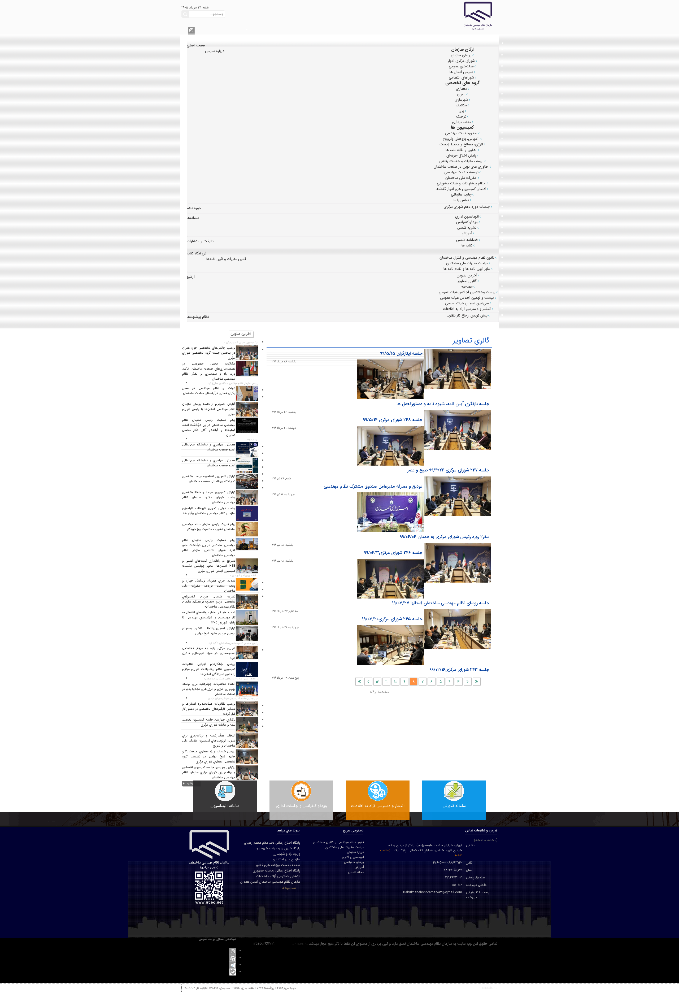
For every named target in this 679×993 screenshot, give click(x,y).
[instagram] (191, 30)
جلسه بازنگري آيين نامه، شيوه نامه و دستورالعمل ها (443, 404)
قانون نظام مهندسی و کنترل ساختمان (466, 258)
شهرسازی (461, 100)
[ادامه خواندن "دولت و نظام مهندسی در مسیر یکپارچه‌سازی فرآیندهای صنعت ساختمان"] (247, 393)
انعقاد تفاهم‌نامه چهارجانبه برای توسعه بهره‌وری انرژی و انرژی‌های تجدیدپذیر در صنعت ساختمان (208, 689)
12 (377, 682)
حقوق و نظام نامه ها (461, 150)
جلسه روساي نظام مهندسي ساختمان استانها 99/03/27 (440, 603)
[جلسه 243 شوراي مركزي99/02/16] (390, 645)
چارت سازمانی (461, 194)
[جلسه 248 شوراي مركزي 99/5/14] (457, 430)
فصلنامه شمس (467, 240)
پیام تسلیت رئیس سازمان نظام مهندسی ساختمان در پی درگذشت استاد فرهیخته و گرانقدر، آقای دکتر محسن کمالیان (208, 427)
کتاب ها (467, 245)
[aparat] (232, 958)
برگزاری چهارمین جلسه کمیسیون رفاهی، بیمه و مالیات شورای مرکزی (208, 722)
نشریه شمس (467, 228)
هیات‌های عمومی (461, 66)
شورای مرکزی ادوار (461, 61)
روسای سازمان (461, 55)
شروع (476, 681)
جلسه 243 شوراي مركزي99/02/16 (459, 669)
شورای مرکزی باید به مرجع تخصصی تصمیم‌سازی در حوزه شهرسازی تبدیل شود (208, 653)
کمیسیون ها (462, 127)
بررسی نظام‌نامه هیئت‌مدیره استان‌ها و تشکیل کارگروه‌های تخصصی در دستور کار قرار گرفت (208, 708)
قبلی (467, 681)
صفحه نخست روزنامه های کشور (278, 865)
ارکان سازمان (462, 49)
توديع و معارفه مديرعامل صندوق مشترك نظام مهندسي (373, 486)
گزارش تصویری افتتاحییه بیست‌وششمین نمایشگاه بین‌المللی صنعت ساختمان (208, 479)
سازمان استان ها (461, 72)
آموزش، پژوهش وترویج (461, 139)
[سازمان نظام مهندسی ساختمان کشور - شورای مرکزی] (438, 15)
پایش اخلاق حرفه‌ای (461, 155)
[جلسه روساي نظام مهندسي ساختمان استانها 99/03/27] (390, 579)
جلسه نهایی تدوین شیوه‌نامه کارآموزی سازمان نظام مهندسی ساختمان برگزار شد (208, 511)
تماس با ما (461, 200)
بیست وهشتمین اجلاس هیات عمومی (467, 292)
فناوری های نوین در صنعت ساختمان (461, 167)
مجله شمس (356, 872)
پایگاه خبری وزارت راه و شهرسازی (278, 848)
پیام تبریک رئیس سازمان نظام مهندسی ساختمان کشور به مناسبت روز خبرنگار (208, 527)
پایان (359, 681)
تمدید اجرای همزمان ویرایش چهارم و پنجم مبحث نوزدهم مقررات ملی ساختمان (208, 585)
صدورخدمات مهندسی (461, 133)
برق (461, 111)
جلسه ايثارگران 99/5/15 (401, 353)
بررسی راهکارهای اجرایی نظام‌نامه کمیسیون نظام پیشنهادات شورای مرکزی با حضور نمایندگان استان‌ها (208, 669)
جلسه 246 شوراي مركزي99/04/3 (393, 552)
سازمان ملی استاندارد (286, 859)
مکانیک (461, 105)
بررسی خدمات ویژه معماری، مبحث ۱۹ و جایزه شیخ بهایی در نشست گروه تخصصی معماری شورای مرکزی (208, 756)
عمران (461, 94)
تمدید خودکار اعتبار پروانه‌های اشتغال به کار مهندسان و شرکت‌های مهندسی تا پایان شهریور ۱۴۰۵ (208, 617)
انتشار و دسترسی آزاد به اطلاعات (467, 309)
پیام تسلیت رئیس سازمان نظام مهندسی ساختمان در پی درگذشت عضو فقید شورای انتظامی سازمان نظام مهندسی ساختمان (208, 548)
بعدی (368, 681)
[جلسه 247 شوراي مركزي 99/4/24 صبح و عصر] (390, 446)
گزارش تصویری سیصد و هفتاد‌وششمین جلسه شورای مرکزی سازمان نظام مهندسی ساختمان (208, 497)
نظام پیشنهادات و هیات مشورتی (461, 183)
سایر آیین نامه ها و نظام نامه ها (466, 269)
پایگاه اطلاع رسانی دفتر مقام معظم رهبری (272, 842)
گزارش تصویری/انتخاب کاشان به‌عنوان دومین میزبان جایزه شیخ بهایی (208, 631)
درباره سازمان (355, 852)
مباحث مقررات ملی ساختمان (467, 263)
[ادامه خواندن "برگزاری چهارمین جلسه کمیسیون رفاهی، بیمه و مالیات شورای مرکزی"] (247, 725)
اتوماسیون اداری (467, 216)
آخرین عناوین (467, 275)
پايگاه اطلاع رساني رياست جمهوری (276, 870)
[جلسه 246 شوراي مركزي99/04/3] (457, 563)
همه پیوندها (289, 888)
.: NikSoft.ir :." (299, 944)
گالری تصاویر (467, 281)
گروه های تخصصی (462, 82)
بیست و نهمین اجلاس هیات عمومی (467, 298)
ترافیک (461, 116)
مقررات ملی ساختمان (461, 178)
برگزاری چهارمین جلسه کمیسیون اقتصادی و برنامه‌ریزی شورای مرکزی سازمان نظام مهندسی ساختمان (208, 772)
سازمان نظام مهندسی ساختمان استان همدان (270, 881)
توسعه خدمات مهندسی (461, 172)
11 (386, 682)
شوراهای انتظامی (461, 77)
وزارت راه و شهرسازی (286, 854)
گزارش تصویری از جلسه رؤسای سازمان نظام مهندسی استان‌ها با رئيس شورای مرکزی (208, 409)
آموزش (467, 233)
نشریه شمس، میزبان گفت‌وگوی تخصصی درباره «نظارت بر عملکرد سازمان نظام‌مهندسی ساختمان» (208, 601)
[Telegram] (232, 965)
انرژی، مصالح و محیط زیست (461, 144)
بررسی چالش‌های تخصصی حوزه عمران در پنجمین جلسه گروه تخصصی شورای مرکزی (208, 352)
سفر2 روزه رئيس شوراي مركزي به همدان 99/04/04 (444, 537)
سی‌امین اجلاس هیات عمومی (467, 303)
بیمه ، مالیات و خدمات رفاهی (461, 161)
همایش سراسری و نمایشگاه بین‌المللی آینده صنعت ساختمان (208, 447)
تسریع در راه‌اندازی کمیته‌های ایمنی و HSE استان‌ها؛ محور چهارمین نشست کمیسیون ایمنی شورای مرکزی (208, 565)
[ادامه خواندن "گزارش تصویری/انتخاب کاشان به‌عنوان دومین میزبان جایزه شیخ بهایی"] (247, 633)
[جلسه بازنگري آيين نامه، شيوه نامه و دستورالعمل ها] (390, 379)
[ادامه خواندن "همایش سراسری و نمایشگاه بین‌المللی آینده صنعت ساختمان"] (247, 450)
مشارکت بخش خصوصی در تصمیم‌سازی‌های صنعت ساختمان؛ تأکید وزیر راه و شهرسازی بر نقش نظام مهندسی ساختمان (208, 371)
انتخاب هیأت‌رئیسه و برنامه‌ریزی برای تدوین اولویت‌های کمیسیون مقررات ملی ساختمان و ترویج (208, 740)
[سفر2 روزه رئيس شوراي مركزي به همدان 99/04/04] (390, 512)
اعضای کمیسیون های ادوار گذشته (461, 189)
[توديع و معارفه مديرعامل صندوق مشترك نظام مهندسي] (457, 496)
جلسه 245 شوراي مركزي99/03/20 (392, 619)
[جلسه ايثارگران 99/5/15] (457, 369)
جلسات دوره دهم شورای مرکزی (467, 207)
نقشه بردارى (461, 122)
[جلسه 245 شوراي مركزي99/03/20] (457, 629)
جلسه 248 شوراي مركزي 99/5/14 (393, 420)
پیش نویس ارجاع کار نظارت (467, 315)
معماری (461, 89)
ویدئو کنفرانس (467, 222)
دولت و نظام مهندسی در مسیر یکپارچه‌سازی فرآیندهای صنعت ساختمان (208, 391)
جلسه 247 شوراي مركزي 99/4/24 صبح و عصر (448, 470)
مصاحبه (467, 286)
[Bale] (232, 972)
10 (395, 682)
